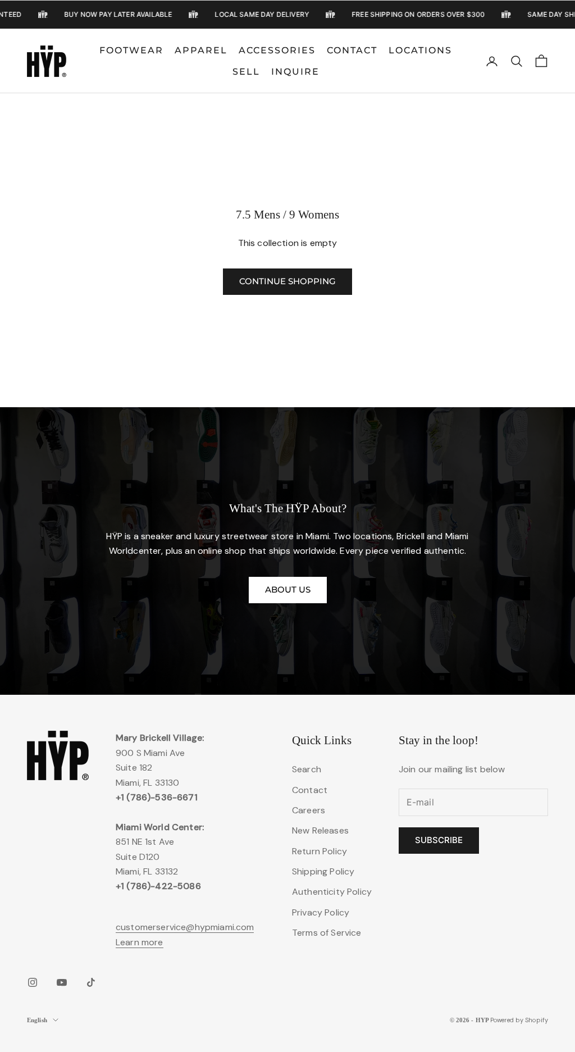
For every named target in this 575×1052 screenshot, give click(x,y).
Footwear (131, 50)
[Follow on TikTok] (91, 982)
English (37, 1020)
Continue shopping (287, 281)
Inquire (295, 71)
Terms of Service (327, 933)
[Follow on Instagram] (32, 982)
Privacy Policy (320, 912)
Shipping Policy (323, 871)
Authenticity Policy (332, 892)
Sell (246, 71)
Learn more (139, 942)
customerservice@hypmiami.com (185, 927)
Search (306, 769)
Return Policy (319, 851)
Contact (352, 50)
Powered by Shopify (519, 1020)
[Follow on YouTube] (61, 982)
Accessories (277, 50)
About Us (288, 589)
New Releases (320, 830)
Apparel (201, 50)
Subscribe (439, 840)
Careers (308, 810)
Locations (420, 50)
